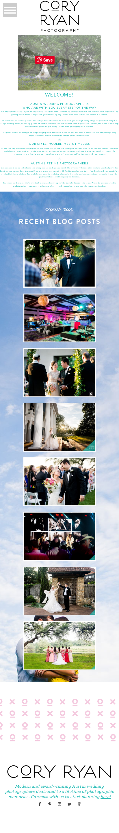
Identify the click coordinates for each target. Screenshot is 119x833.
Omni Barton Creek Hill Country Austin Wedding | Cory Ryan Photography (59, 481)
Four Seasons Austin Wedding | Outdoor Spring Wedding (59, 263)
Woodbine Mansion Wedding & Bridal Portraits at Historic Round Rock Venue (59, 426)
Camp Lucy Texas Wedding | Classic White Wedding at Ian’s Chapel (59, 590)
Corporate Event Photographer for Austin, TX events (59, 317)
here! (106, 796)
